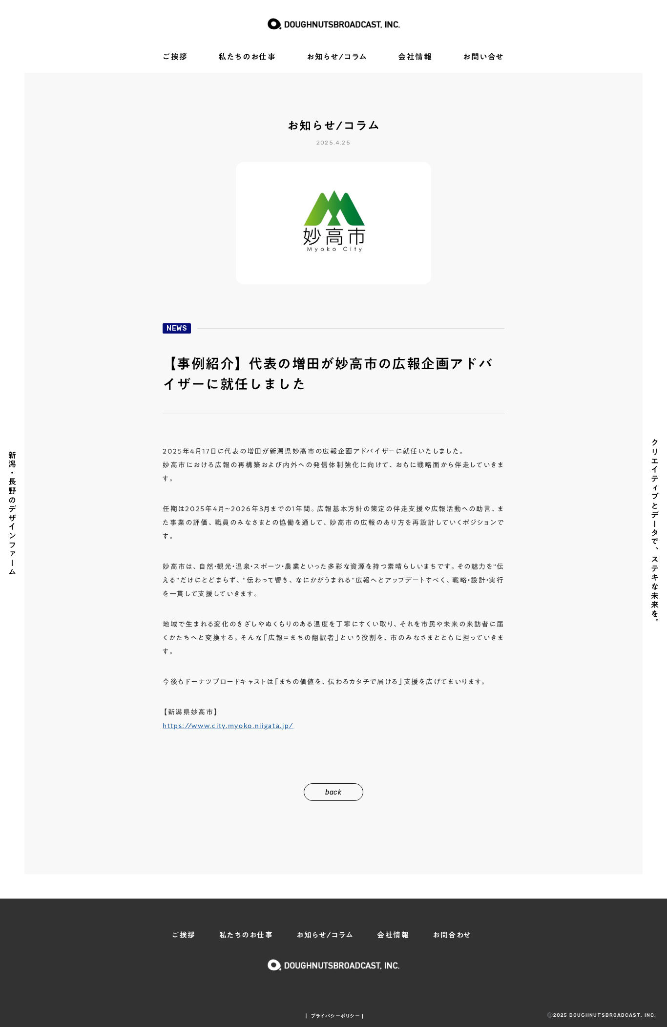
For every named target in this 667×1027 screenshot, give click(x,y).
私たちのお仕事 (247, 57)
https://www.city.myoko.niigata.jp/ (228, 726)
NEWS (177, 328)
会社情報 (415, 57)
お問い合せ (483, 57)
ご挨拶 (175, 57)
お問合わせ (452, 935)
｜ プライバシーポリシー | (334, 1015)
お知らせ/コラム (337, 57)
